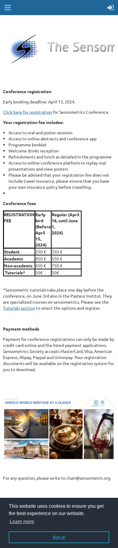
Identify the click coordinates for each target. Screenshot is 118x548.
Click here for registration (27, 112)
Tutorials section (19, 308)
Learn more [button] (22, 521)
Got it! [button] (59, 537)
